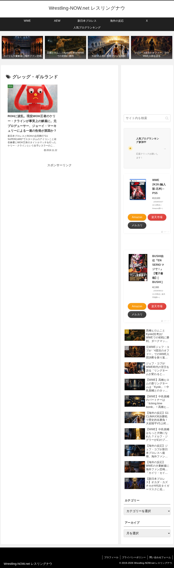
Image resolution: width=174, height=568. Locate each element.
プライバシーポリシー (134, 557)
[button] (167, 118)
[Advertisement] (59, 192)
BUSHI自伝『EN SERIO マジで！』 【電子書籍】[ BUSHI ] (158, 269)
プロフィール (111, 557)
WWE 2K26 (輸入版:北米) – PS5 (159, 187)
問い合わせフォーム (160, 557)
